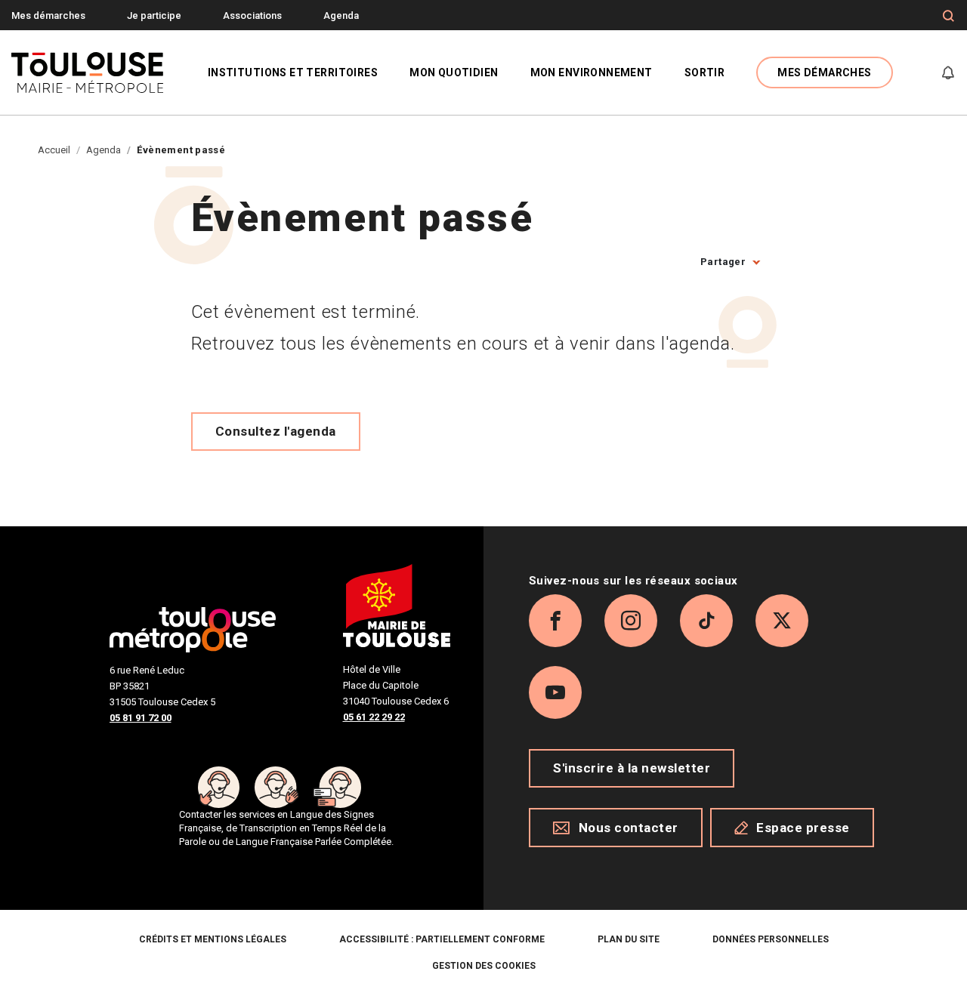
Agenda (341, 15)
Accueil (54, 150)
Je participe (154, 15)
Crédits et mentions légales (212, 939)
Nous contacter (628, 827)
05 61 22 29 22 (374, 717)
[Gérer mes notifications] (948, 72)
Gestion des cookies (484, 965)
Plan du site (629, 939)
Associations (252, 15)
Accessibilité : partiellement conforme (442, 939)
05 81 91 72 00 (140, 717)
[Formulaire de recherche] (948, 15)
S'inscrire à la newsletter (631, 767)
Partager (723, 261)
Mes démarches (48, 15)
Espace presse (803, 827)
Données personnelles (770, 939)
